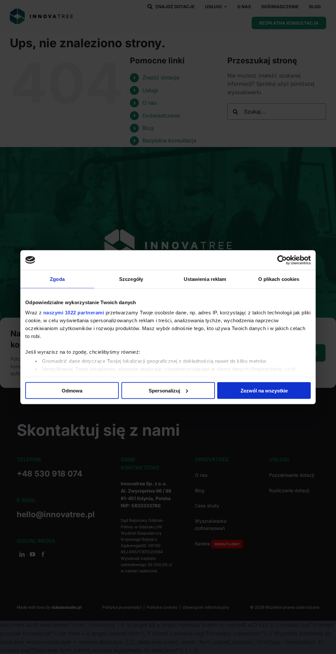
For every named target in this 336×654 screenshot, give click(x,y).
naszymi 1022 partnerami (73, 312)
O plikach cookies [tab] (279, 279)
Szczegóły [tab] (131, 279)
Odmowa (72, 390)
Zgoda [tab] (57, 279)
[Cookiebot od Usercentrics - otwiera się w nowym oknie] (282, 260)
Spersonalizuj (164, 390)
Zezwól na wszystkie (264, 390)
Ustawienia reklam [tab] (205, 279)
